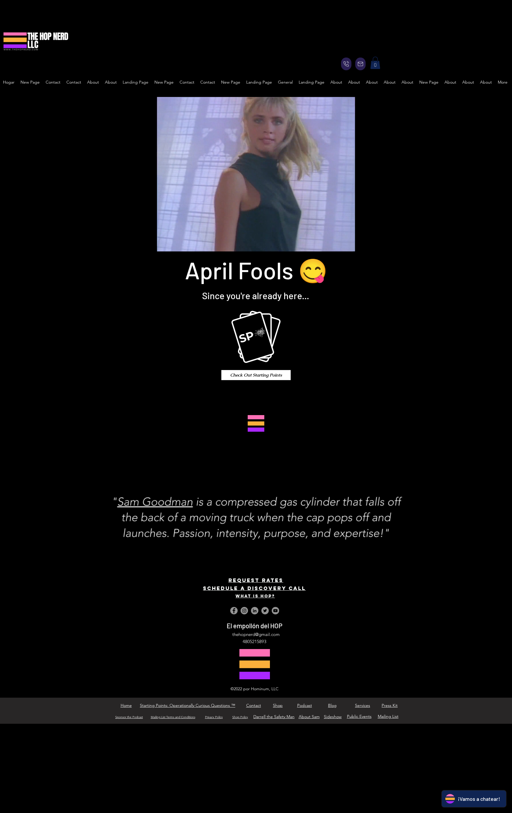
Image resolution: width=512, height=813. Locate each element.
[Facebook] (234, 610)
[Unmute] (136, 243)
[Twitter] (265, 610)
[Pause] (126, 243)
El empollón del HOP (254, 625)
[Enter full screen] (385, 243)
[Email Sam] (360, 64)
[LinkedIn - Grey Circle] (254, 610)
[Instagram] (244, 610)
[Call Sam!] (346, 64)
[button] (375, 63)
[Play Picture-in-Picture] (375, 243)
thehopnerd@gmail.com (256, 634)
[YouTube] (275, 610)
